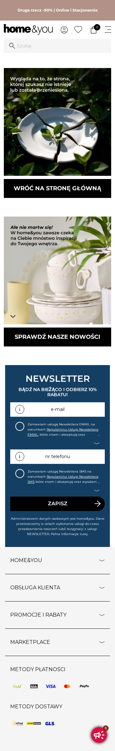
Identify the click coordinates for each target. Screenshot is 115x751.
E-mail (58, 409)
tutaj (84, 534)
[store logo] (28, 29)
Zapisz (57, 503)
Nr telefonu (57, 456)
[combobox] (57, 46)
